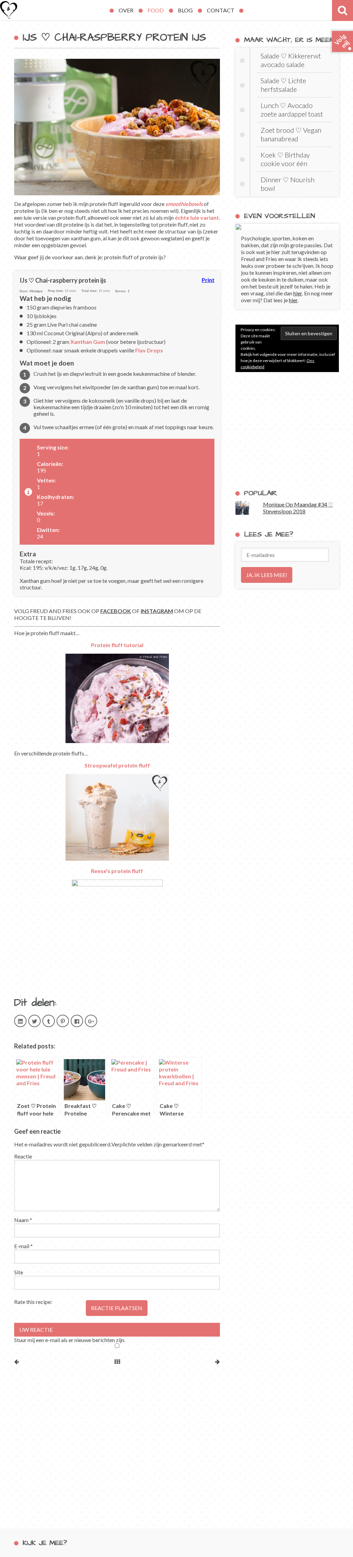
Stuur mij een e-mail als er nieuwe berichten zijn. (69, 1340)
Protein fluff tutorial (117, 645)
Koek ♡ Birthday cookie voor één (285, 159)
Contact (220, 10)
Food (156, 10)
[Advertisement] (287, 430)
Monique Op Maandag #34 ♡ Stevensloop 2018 (298, 507)
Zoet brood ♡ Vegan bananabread (291, 134)
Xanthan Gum (87, 341)
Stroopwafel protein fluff (117, 765)
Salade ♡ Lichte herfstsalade (283, 84)
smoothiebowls (184, 203)
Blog (185, 10)
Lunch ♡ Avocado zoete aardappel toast (292, 109)
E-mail (23, 1246)
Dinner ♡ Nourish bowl (287, 183)
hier (297, 293)
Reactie (23, 1156)
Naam (23, 1220)
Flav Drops (149, 350)
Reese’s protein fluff (117, 871)
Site (18, 1272)
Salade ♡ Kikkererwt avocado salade (291, 60)
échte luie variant (197, 217)
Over (126, 10)
